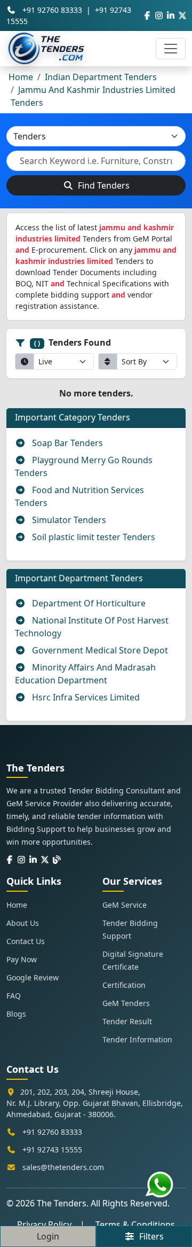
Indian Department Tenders (101, 77)
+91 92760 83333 (52, 10)
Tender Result (127, 1021)
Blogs (16, 1014)
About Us (22, 923)
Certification (124, 985)
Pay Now (21, 959)
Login (48, 1236)
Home (21, 77)
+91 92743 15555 (52, 1149)
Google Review (32, 977)
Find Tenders (103, 185)
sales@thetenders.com (63, 1167)
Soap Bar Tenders (66, 443)
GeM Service (124, 905)
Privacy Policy (44, 1224)
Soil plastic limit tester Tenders (92, 537)
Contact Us (25, 941)
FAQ (13, 996)
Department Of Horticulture (88, 603)
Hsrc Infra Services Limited (85, 697)
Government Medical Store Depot (99, 650)
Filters (149, 1236)
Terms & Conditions (135, 1224)
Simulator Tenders (68, 520)
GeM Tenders (126, 1003)
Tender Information (137, 1039)
